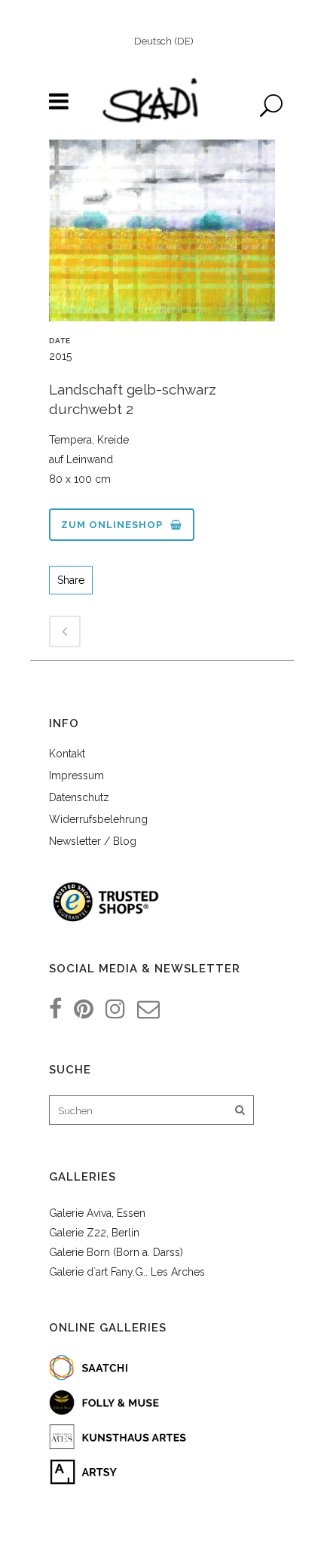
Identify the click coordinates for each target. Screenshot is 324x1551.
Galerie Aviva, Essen (97, 1213)
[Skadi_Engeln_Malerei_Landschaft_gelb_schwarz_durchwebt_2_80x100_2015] (162, 236)
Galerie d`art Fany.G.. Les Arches (127, 1272)
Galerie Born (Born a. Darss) (116, 1252)
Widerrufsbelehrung (98, 819)
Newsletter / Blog (92, 841)
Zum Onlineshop (112, 524)
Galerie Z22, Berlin (94, 1233)
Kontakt (67, 753)
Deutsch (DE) (164, 41)
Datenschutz (79, 797)
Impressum (76, 775)
